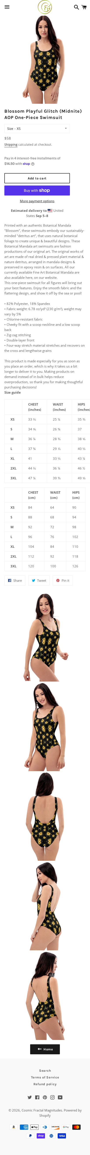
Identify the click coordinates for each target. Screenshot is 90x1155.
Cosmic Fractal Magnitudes (42, 1110)
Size (10, 128)
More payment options (37, 201)
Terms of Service (45, 1077)
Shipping (10, 144)
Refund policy (45, 1084)
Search (45, 1071)
